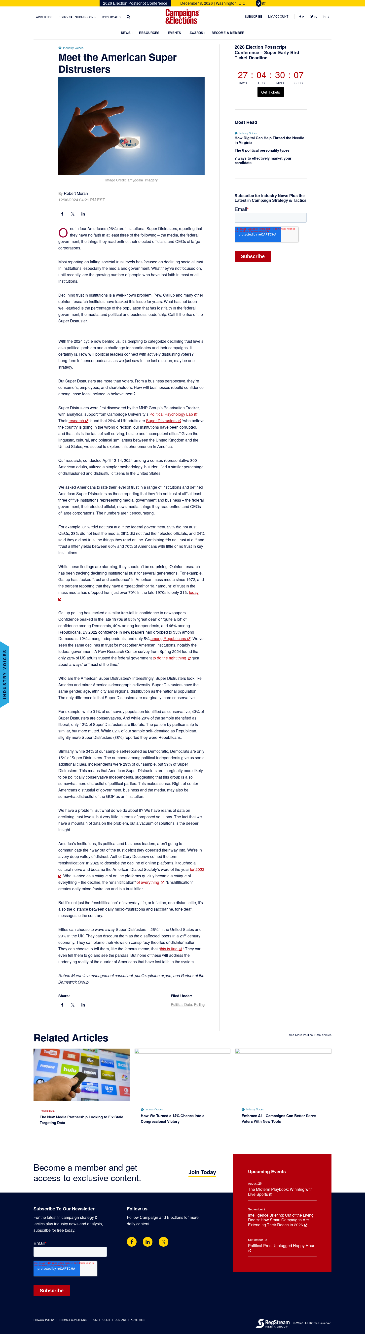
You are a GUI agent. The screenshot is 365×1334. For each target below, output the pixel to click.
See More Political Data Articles (310, 1035)
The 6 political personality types (262, 150)
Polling (199, 1004)
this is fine (169, 949)
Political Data (181, 1004)
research (76, 420)
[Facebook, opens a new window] (62, 214)
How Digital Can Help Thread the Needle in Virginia (269, 140)
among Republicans (168, 638)
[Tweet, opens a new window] (73, 214)
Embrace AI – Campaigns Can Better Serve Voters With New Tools (279, 1118)
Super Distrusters (161, 420)
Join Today (202, 1172)
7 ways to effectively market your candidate (263, 160)
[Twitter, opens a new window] (163, 1242)
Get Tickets (270, 92)
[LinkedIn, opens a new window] (83, 214)
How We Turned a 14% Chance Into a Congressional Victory (172, 1118)
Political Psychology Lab (171, 414)
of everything (148, 882)
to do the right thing (169, 658)
